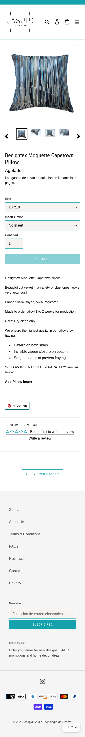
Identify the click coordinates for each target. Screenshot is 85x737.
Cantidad (11, 235)
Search (15, 510)
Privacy (15, 583)
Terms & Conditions (25, 534)
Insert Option (14, 217)
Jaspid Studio (33, 722)
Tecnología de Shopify (57, 722)
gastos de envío (23, 178)
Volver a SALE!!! (45, 474)
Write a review (40, 438)
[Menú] (77, 22)
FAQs (13, 546)
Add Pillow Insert (19, 382)
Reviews (16, 559)
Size (8, 199)
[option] (22, 134)
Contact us (17, 571)
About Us (16, 522)
